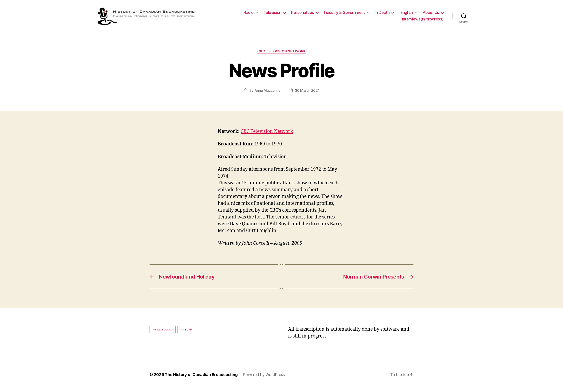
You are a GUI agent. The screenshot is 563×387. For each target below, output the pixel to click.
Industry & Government (344, 12)
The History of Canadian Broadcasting (201, 374)
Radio (249, 12)
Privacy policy (163, 329)
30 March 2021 (307, 90)
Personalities (302, 12)
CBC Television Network (281, 51)
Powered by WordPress (264, 374)
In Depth (382, 12)
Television (272, 12)
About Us (431, 12)
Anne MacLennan (268, 90)
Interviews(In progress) (423, 19)
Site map (186, 329)
